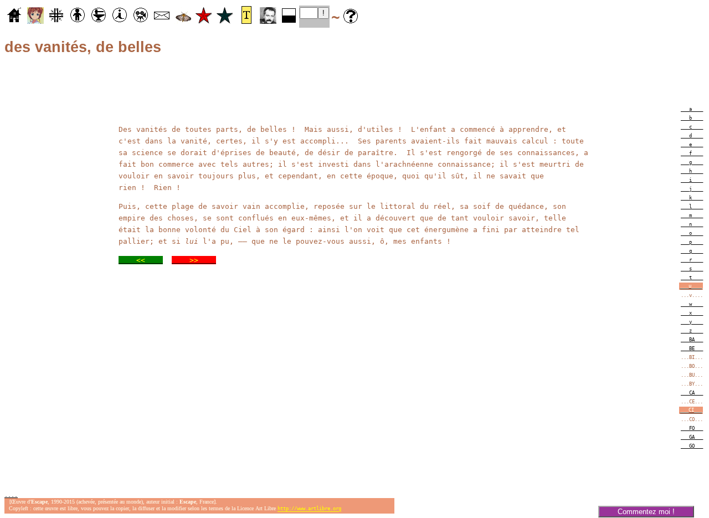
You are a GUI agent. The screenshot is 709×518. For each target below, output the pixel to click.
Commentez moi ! (646, 511)
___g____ (692, 162)
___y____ (692, 322)
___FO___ (692, 428)
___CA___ (692, 393)
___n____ (692, 224)
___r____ (692, 260)
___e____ (692, 144)
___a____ (692, 109)
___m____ (692, 215)
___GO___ (692, 446)
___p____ (692, 242)
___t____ (692, 277)
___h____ (692, 171)
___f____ (692, 153)
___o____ (692, 233)
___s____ (692, 268)
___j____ (692, 189)
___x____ (692, 313)
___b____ (692, 118)
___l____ (692, 206)
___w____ (692, 304)
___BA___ (692, 339)
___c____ (692, 127)
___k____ (692, 198)
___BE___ (692, 348)
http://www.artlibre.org (309, 509)
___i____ (692, 180)
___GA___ (692, 437)
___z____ (692, 331)
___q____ (692, 251)
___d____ (692, 136)
